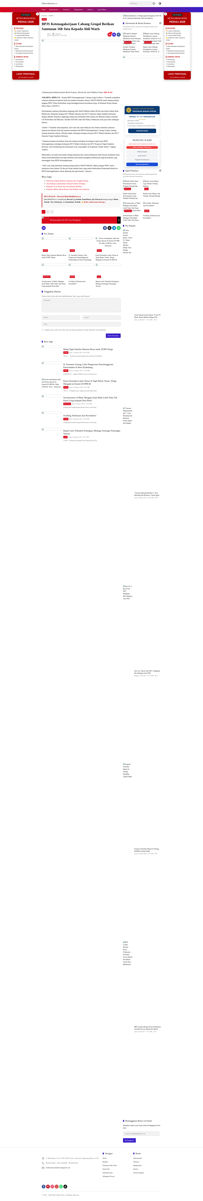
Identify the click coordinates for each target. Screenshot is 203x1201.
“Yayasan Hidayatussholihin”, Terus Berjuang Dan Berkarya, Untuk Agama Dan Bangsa (147, 494)
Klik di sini (108, 92)
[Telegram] (114, 228)
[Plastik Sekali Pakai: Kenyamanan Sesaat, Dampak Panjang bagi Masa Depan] (132, 185)
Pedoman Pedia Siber (110, 1165)
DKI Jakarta (46, 276)
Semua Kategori (138, 1173)
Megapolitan (137, 1165)
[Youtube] (57, 1186)
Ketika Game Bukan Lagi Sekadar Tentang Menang (151, 195)
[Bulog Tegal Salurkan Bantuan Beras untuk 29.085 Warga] (54, 245)
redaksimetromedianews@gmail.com (58, 1168)
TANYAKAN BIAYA (142, 131)
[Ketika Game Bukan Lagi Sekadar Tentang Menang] (152, 185)
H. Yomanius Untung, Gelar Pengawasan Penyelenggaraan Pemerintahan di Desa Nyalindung (80, 257)
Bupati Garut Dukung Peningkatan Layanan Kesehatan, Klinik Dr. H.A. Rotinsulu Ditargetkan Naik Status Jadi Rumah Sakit (152, 49)
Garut (98, 276)
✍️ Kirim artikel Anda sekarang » (93, 202)
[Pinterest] (48, 1186)
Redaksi (105, 1162)
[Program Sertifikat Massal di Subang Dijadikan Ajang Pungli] (127, 851)
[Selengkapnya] (160, 23)
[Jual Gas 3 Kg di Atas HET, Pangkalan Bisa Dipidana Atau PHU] (127, 673)
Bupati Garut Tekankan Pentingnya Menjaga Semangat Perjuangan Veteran (107, 284)
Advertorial (128, 42)
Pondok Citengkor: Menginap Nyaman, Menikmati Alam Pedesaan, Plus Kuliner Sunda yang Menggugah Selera (132, 49)
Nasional (136, 1162)
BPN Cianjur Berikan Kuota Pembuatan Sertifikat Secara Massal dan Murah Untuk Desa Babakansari (147, 1028)
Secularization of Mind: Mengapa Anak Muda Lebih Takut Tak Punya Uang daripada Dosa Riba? (54, 284)
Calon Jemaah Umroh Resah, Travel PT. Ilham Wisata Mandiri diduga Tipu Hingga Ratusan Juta (147, 316)
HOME (44, 19)
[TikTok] (65, 1186)
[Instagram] (52, 1186)
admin (49, 34)
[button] (153, 3)
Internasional (137, 1158)
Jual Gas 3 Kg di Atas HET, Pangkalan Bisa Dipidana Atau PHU (147, 672)
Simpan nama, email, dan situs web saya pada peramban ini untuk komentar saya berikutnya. (75, 330)
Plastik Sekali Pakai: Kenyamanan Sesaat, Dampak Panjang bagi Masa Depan (130, 196)
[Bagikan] (119, 35)
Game (146, 189)
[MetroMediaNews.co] (49, 3)
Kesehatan (127, 189)
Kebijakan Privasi (108, 1176)
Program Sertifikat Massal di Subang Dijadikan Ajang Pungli (146, 850)
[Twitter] (109, 228)
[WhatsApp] (119, 228)
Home (105, 1158)
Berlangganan (129, 1140)
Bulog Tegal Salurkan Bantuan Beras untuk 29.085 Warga (54, 256)
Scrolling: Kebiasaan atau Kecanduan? (77, 283)
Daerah (99, 250)
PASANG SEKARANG (142, 164)
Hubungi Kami (108, 1173)
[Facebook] (105, 228)
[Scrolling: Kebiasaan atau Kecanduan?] (81, 271)
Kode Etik (106, 1169)
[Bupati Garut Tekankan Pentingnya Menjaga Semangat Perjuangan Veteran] (108, 271)
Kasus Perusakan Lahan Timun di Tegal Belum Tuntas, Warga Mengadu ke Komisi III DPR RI (107, 257)
